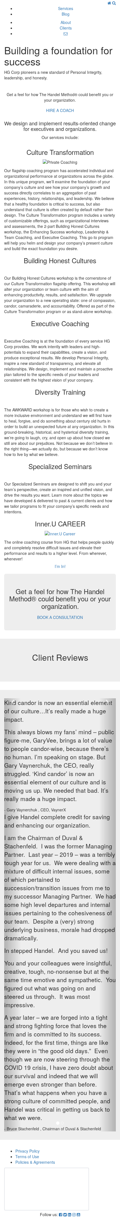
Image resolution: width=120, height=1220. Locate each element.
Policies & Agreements (35, 1162)
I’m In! (60, 566)
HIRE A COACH (60, 110)
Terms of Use (27, 1156)
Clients (66, 28)
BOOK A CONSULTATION (60, 617)
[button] (12, 914)
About (66, 22)
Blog (65, 14)
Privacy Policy (27, 1151)
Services (65, 8)
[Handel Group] (109, 3)
